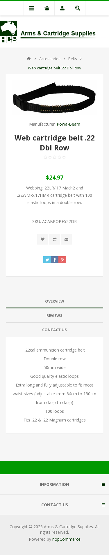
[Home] (29, 58)
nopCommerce (66, 539)
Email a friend (66, 239)
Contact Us (54, 329)
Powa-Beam (68, 124)
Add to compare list (54, 239)
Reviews (54, 315)
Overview (54, 301)
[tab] (54, 301)
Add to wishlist (42, 239)
